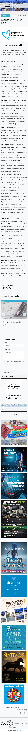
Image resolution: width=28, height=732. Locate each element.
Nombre (6, 342)
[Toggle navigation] (3, 13)
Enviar (14, 367)
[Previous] (3, 314)
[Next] (24, 314)
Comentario (7, 349)
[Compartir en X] (7, 288)
